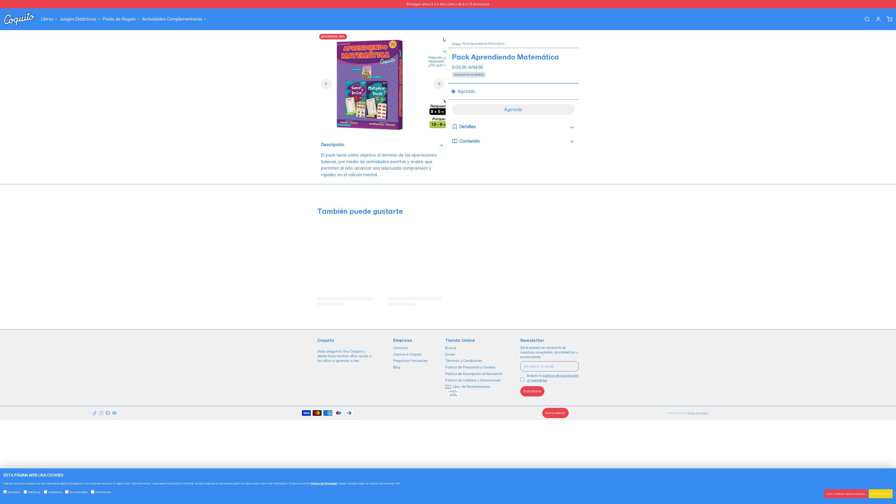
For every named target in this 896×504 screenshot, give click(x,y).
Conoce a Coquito (407, 354)
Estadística (55, 492)
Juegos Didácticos (78, 19)
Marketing (34, 492)
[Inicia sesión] (876, 19)
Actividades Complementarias (172, 19)
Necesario (14, 492)
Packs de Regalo (119, 19)
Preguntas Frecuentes (410, 361)
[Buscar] (865, 19)
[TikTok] (94, 413)
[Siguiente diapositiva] (439, 84)
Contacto (400, 348)
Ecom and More (697, 413)
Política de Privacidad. (324, 483)
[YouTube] (114, 413)
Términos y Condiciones (463, 361)
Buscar (450, 348)
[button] (513, 109)
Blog (396, 367)
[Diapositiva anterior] (326, 84)
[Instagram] (101, 413)
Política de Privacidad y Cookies (470, 367)
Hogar (456, 43)
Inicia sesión (555, 413)
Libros (47, 19)
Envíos (450, 354)
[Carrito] (887, 19)
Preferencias (103, 492)
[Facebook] (107, 413)
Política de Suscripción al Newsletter (474, 374)
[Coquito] (19, 19)
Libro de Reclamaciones (471, 386)
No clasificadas (79, 492)
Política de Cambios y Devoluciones (473, 380)
